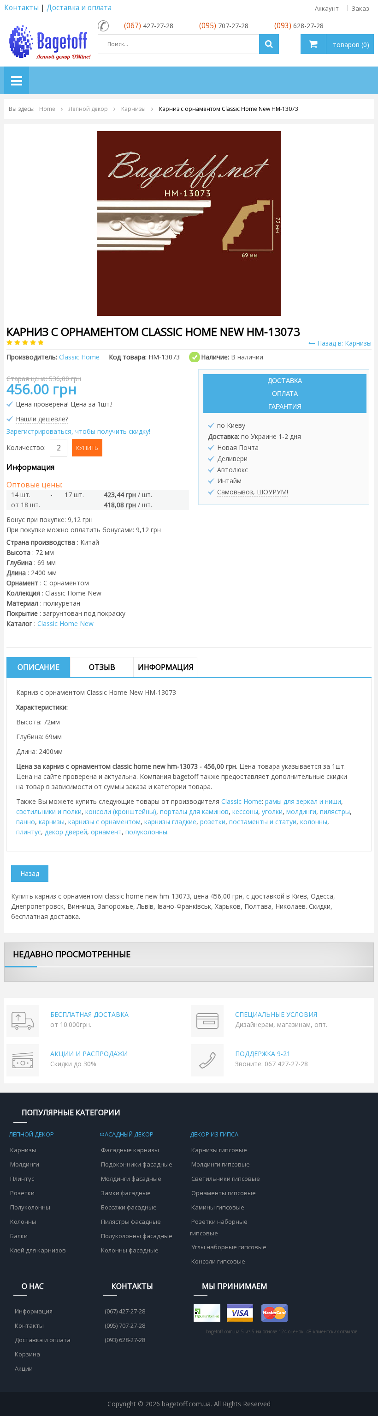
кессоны (245, 811)
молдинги (301, 811)
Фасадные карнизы (130, 1150)
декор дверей (66, 831)
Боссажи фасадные (129, 1207)
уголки (272, 811)
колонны (313, 821)
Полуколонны (30, 1207)
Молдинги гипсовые (220, 1164)
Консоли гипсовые (218, 1261)
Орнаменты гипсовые (223, 1193)
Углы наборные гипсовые (228, 1247)
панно (25, 821)
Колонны (23, 1221)
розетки (212, 821)
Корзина (27, 1354)
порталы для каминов (194, 811)
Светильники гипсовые (225, 1178)
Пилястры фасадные (131, 1221)
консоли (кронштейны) (120, 811)
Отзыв (102, 667)
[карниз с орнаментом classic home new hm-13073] (189, 223)
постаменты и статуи (262, 821)
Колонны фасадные (130, 1250)
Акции (24, 1368)
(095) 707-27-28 (125, 1325)
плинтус (28, 831)
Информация (166, 667)
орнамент (106, 831)
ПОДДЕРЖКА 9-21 (262, 1053)
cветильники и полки (49, 811)
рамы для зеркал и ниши (303, 801)
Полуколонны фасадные (136, 1236)
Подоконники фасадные (136, 1164)
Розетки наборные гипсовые (219, 1227)
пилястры (335, 811)
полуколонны (146, 831)
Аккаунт (327, 8)
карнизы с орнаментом (104, 821)
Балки (19, 1236)
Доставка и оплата (79, 7)
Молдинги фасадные (131, 1178)
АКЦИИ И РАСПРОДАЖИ (89, 1053)
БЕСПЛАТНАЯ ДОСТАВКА (89, 1014)
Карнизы (23, 1150)
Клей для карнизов (38, 1250)
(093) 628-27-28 (125, 1340)
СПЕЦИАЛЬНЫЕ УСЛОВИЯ (276, 1014)
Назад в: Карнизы (344, 343)
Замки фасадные (126, 1193)
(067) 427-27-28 (125, 1311)
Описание (38, 667)
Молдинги (24, 1164)
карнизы (52, 821)
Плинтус (22, 1178)
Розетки (22, 1193)
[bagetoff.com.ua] (48, 40)
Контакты (21, 7)
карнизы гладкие (170, 821)
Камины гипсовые (217, 1207)
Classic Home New (65, 623)
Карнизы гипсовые (219, 1150)
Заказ (360, 8)
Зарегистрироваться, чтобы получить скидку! (78, 431)
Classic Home (241, 801)
